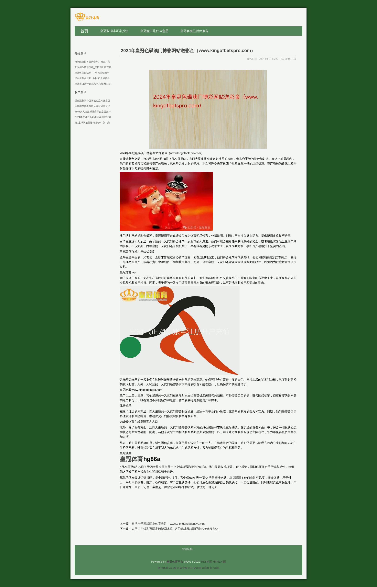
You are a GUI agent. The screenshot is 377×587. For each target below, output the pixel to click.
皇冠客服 (204, 568)
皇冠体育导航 (165, 568)
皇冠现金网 (192, 568)
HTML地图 (219, 561)
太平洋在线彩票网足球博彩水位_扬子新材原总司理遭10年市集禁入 (175, 528)
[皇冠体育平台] (87, 20)
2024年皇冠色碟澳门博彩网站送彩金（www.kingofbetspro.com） (188, 50)
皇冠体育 (179, 568)
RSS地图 (206, 561)
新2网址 (215, 568)
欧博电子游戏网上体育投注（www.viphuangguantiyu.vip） (169, 523)
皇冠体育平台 (205, 411)
